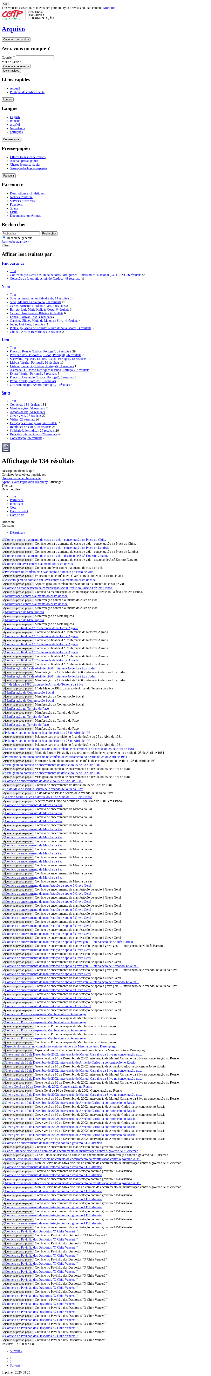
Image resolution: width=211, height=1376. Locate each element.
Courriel (8, 57)
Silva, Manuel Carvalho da (35, 302)
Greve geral (25, 415)
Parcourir (8, 175)
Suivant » (16, 1351)
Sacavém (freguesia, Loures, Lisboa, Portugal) (48, 358)
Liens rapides (11, 70)
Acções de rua (27, 412)
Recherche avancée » (15, 241)
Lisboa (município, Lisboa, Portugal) (42, 366)
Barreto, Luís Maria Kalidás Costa (39, 309)
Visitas (22, 419)
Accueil (15, 88)
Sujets (14, 208)
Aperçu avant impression (18, 482)
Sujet (6, 393)
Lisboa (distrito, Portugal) (34, 362)
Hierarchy (41, 482)
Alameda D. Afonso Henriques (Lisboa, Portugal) (49, 370)
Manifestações (27, 408)
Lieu (5, 339)
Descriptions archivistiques (27, 193)
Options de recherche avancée (21, 478)
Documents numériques (25, 215)
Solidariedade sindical (32, 430)
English (15, 117)
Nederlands (17, 128)
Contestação (26, 438)
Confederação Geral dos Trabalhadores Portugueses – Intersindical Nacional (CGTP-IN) (75, 275)
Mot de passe (11, 62)
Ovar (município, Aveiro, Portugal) (40, 384)
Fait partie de (13, 263)
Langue (7, 99)
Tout (13, 271)
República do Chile (30, 427)
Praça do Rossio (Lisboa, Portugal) (41, 351)
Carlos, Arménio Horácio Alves (38, 305)
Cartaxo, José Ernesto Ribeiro (36, 313)
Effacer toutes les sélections (28, 157)
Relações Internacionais (33, 434)
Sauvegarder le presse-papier (28, 168)
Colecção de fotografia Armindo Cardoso (45, 278)
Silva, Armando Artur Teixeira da (39, 298)
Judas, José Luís (28, 324)
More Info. (110, 7)
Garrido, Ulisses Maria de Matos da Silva (44, 320)
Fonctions (16, 204)
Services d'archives (22, 201)
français (15, 121)
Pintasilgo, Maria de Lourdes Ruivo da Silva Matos (50, 328)
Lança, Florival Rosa (31, 317)
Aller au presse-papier (24, 161)
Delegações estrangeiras (33, 423)
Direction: (8, 522)
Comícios (25, 404)
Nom (6, 286)
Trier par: (8, 485)
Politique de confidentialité (27, 92)
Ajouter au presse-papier (17, 543)
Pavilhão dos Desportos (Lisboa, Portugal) (45, 355)
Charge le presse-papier (25, 164)
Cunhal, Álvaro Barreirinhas (35, 331)
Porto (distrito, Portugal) (33, 381)
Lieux (14, 212)
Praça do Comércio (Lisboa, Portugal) (42, 377)
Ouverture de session (16, 39)
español (15, 124)
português (16, 132)
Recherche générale (19, 238)
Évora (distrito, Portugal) (33, 373)
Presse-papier (11, 139)
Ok (5, 3)
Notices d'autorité (21, 197)
